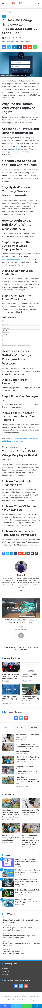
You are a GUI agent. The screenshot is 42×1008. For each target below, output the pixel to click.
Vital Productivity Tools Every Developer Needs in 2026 (10, 838)
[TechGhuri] (14, 3)
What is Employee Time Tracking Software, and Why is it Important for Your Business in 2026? (30, 840)
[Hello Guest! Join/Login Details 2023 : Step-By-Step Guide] (8, 893)
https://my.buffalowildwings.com (14, 259)
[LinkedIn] (11, 553)
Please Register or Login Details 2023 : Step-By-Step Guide (26, 862)
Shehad (7, 38)
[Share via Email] (32, 553)
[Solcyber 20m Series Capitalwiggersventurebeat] (8, 903)
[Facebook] (3, 553)
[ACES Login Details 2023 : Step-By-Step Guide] (31, 667)
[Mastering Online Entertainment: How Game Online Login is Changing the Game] (8, 780)
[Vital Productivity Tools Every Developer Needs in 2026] (8, 760)
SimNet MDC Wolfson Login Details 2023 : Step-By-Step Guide (10, 676)
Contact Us (5, 971)
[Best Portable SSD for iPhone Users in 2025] (8, 738)
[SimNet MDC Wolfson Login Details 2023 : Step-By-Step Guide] (11, 667)
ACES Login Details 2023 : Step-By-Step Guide (30, 676)
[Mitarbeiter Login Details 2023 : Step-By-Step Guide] (31, 689)
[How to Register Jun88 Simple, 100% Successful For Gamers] (8, 873)
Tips (10, 12)
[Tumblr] (15, 553)
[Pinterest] (20, 553)
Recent (6, 728)
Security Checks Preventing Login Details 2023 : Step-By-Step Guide (26, 882)
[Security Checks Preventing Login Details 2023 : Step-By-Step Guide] (8, 882)
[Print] (36, 553)
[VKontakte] (28, 553)
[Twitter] (7, 553)
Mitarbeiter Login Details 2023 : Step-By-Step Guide (31, 699)
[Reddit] (24, 553)
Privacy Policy (7, 975)
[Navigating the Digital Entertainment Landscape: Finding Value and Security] (8, 770)
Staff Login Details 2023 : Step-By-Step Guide (9, 699)
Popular (20, 728)
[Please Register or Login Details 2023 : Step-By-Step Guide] (8, 862)
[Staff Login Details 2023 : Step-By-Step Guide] (11, 689)
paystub (14, 149)
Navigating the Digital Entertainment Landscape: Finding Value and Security (26, 769)
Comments (34, 728)
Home (6, 12)
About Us (5, 968)
